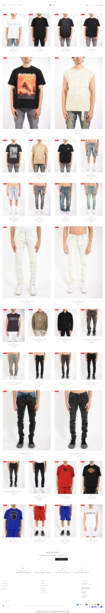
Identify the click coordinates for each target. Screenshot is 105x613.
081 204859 (83, 592)
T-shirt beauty (65, 175)
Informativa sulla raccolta (42, 611)
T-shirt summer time (27, 131)
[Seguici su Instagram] (6, 600)
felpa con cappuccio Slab (39, 339)
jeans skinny (39, 218)
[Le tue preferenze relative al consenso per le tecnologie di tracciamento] (103, 611)
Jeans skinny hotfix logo (39, 496)
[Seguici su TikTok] (8, 600)
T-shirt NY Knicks (13, 540)
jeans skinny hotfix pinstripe (91, 382)
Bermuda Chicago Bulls (39, 540)
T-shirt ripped (39, 49)
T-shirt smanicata (78, 131)
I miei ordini (5, 585)
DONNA (4, 5)
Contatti (42, 583)
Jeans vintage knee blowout (26, 301)
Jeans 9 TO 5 (65, 218)
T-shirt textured (91, 49)
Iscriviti (61, 559)
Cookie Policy (43, 590)
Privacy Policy (43, 589)
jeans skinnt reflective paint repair (14, 491)
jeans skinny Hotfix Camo (78, 453)
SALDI (14, 5)
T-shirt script (13, 49)
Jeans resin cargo (39, 382)
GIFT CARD (20, 5)
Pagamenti (43, 587)
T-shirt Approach (13, 175)
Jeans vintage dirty (91, 218)
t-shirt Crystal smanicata (91, 540)
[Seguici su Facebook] (3, 600)
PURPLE (26, 130)
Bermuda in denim (91, 175)
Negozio (4, 589)
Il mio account (5, 583)
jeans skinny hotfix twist (65, 382)
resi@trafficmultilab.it (85, 588)
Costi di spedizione (44, 585)
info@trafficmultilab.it (85, 587)
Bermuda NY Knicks (65, 540)
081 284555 (83, 596)
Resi (3, 587)
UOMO (9, 5)
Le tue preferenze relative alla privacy (57, 611)
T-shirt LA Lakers (91, 496)
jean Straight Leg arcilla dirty (14, 382)
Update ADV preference (58, 605)
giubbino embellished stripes (65, 339)
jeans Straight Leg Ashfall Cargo (91, 339)
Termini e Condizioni (45, 592)
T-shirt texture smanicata (13, 344)
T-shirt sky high (65, 49)
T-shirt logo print (39, 175)
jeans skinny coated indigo (27, 453)
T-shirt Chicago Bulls (65, 496)
